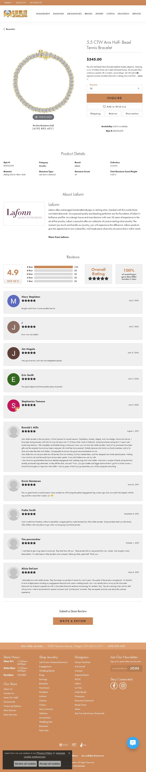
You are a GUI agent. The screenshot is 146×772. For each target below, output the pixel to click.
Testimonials (9, 701)
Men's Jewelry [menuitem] (46, 709)
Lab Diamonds (74, 13)
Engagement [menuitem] (45, 666)
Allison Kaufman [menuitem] (82, 662)
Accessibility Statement (93, 755)
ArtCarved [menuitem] (80, 666)
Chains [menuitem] (42, 704)
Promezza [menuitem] (79, 696)
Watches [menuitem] (43, 713)
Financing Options (12, 706)
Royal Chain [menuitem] (81, 704)
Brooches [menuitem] (43, 726)
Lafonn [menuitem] (78, 683)
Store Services (10, 714)
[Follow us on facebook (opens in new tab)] (114, 685)
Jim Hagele (28, 349)
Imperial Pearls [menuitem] (82, 674)
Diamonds (58, 13)
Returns (113, 113)
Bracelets (10, 29)
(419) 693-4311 (43, 128)
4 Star (30, 270)
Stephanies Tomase (33, 401)
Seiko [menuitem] (77, 709)
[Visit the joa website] (83, 745)
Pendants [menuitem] (43, 692)
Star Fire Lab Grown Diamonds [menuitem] (89, 713)
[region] (43, 81)
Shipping (95, 113)
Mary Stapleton (31, 297)
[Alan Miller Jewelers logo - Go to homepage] (16, 13)
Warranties (132, 113)
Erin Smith (28, 375)
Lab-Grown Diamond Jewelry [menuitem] (53, 662)
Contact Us (9, 693)
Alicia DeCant (30, 568)
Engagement (43, 13)
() (76, 267)
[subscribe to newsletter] (134, 668)
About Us (8, 689)
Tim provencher (31, 539)
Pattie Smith (29, 510)
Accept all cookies (50, 763)
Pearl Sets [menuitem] (43, 730)
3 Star (30, 274)
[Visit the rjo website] (74, 745)
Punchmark (79, 766)
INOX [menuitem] (77, 679)
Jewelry (99, 13)
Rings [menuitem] (41, 674)
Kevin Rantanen (31, 481)
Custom (110, 13)
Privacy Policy (44, 753)
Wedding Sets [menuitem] (46, 721)
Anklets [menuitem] (42, 696)
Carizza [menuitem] (78, 670)
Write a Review (73, 621)
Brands (88, 13)
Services (136, 13)
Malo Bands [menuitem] (80, 692)
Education (123, 13)
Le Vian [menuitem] (78, 687)
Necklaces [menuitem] (44, 687)
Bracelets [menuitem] (43, 683)
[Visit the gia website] (63, 745)
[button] (8, 2)
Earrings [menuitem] (43, 679)
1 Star (30, 281)
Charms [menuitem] (43, 700)
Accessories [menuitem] (45, 717)
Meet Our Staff (11, 697)
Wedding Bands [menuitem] (46, 670)
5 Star (30, 267)
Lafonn (77, 165)
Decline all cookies (25, 763)
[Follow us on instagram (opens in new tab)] (122, 685)
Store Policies (10, 710)
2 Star (30, 277)
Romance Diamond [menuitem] (84, 700)
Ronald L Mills (30, 427)
